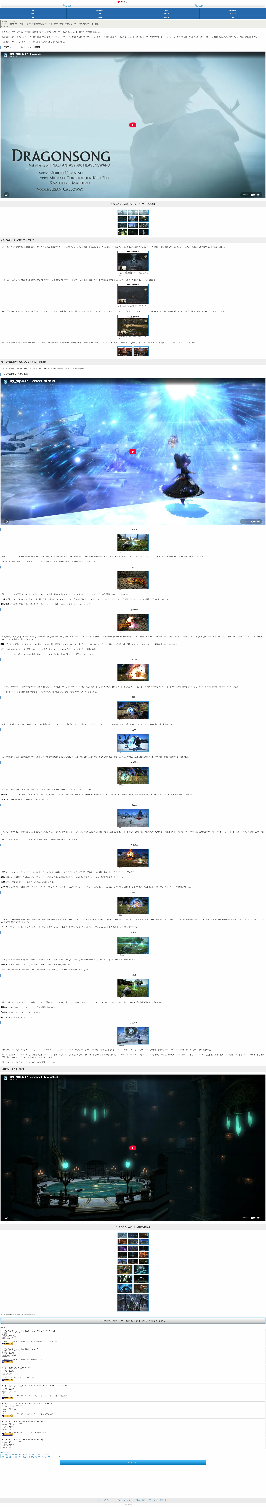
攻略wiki (99, 17)
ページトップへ (133, 1463)
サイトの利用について (106, 1500)
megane (6, 26)
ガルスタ (166, 14)
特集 (33, 17)
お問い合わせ (153, 1500)
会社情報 (163, 1500)
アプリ (33, 14)
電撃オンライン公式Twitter (199, 5)
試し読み (166, 17)
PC (100, 14)
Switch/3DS (232, 10)
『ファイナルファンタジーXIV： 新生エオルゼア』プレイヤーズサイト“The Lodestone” (30, 1457)
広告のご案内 (140, 1500)
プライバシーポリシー (125, 1500)
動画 (233, 17)
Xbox (166, 10)
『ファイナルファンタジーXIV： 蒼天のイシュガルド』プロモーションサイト (26, 1455)
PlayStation (99, 10)
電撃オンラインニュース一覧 (67, 5)
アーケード (233, 14)
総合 (33, 10)
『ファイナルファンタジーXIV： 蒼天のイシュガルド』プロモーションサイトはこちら (133, 1321)
